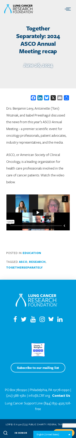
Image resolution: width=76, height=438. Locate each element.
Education (32, 253)
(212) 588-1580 (16, 395)
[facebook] (15, 320)
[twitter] (24, 320)
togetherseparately (24, 267)
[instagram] (44, 320)
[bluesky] (51, 320)
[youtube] (34, 320)
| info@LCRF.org (38, 395)
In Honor (21, 432)
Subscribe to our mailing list (38, 367)
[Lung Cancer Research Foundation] (36, 301)
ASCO (23, 261)
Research (37, 261)
